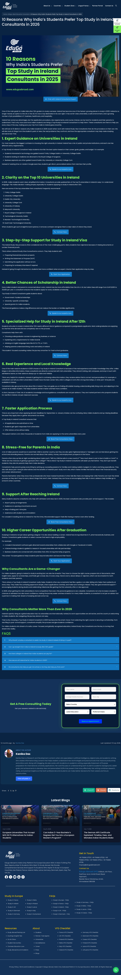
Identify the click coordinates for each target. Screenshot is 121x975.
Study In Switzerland (34, 914)
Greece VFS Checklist (90, 939)
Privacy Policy (14, 967)
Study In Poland (32, 903)
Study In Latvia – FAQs (83, 909)
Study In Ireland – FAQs (61, 907)
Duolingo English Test (15, 936)
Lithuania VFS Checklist (90, 950)
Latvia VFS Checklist (89, 946)
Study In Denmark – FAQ (61, 914)
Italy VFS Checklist (65, 946)
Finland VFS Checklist (90, 943)
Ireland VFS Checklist (66, 950)
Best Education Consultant (21, 14)
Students (38, 932)
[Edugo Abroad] (10, 5)
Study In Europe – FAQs (61, 900)
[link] (60, 640)
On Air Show (12, 939)
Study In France (13, 900)
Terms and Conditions (27, 967)
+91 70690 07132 (98, 857)
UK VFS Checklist (65, 936)
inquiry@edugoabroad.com (89, 865)
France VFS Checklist (66, 932)
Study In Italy (31, 910)
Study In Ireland (13, 903)
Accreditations (40, 943)
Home (5, 14)
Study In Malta (32, 900)
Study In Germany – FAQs (84, 902)
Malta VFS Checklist (65, 943)
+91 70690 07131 (85, 857)
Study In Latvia (32, 907)
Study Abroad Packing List (16, 932)
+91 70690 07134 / (96, 860)
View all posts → (24, 778)
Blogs (10, 14)
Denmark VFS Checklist (90, 936)
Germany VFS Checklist (90, 932)
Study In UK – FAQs (59, 910)
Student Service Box (14, 943)
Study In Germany (14, 914)
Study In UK (12, 907)
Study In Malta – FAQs (83, 906)
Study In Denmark (14, 910)
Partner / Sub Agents (42, 936)
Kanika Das (20, 743)
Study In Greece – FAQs (84, 913)
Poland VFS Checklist (66, 939)
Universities (39, 939)
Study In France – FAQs (61, 903)
